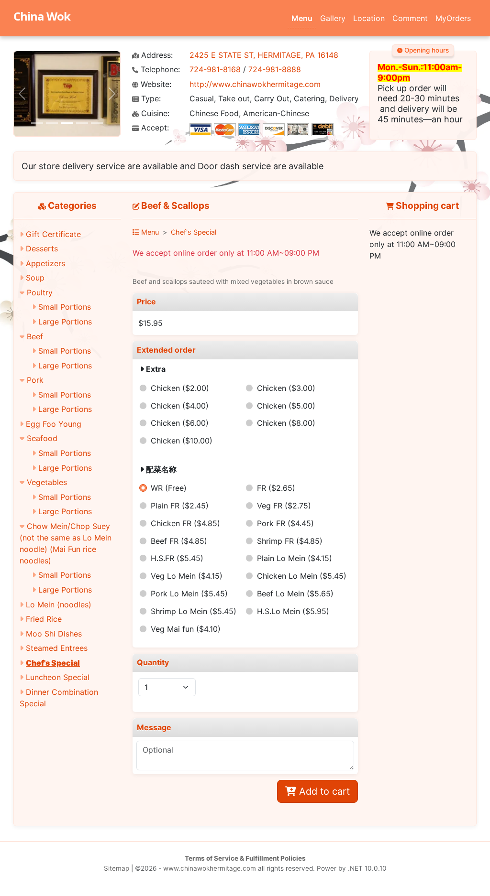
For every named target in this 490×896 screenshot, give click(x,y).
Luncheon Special (57, 677)
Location (369, 18)
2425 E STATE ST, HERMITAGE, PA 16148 (263, 55)
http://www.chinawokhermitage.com (255, 84)
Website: (154, 84)
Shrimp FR (290, 541)
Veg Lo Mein (187, 576)
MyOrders (453, 18)
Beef (35, 336)
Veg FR (284, 505)
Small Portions (64, 307)
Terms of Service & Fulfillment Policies (245, 858)
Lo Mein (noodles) (58, 604)
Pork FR (285, 523)
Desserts (42, 248)
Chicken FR (185, 523)
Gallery (332, 18)
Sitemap (116, 868)
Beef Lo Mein (295, 593)
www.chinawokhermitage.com (209, 868)
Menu (301, 18)
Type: (150, 98)
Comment (410, 18)
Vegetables (47, 482)
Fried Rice (44, 619)
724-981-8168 (215, 69)
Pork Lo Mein (189, 593)
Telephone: (159, 69)
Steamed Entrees (57, 648)
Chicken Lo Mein (301, 576)
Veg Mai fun (186, 629)
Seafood (42, 438)
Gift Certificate (53, 234)
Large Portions (65, 321)
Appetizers (45, 263)
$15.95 (150, 323)
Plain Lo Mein (294, 558)
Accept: (154, 127)
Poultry (40, 292)
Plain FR (180, 505)
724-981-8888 (274, 69)
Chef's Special (53, 663)
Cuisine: (154, 113)
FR (276, 488)
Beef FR (179, 541)
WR (169, 488)
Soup (35, 277)
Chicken (180, 388)
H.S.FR (177, 558)
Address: (156, 55)
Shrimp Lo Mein (193, 611)
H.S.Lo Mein (293, 611)
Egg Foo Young (53, 424)
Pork (35, 380)
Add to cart (323, 791)
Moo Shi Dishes (54, 633)
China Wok (41, 16)
